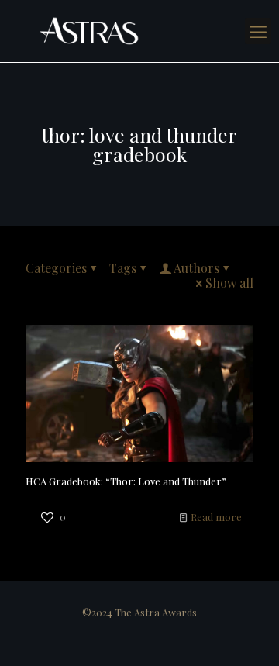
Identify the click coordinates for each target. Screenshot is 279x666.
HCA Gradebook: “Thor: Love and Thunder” (126, 481)
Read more (216, 516)
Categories (56, 268)
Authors (196, 268)
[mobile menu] (258, 31)
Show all (229, 282)
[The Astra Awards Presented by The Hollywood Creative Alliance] (139, 31)
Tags (122, 268)
